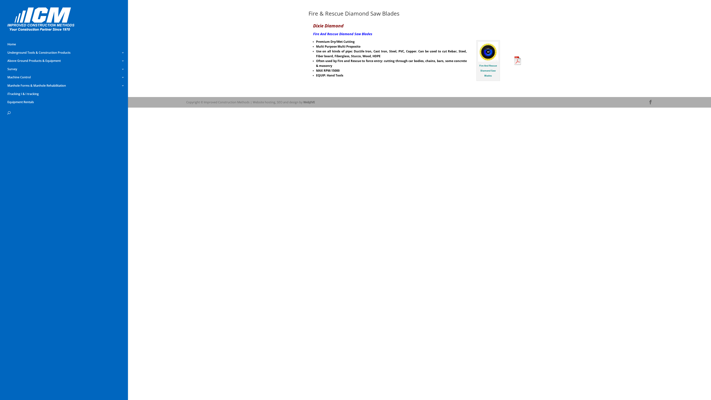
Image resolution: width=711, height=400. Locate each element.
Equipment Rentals (20, 102)
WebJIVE (309, 102)
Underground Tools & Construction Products (39, 53)
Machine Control (19, 77)
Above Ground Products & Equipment (34, 61)
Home (11, 44)
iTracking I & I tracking (23, 94)
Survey (12, 69)
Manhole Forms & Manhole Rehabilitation (36, 86)
